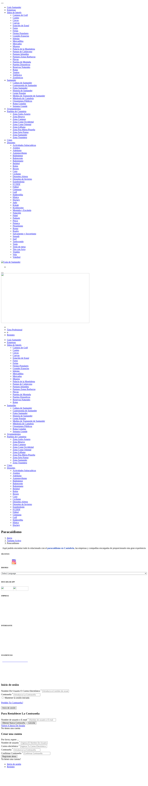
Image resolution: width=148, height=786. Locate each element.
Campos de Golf (20, 15)
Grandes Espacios (21, 36)
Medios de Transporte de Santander (29, 96)
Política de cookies (9, 609)
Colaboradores (7, 614)
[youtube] (18, 561)
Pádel (15, 215)
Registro (11, 335)
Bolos (15, 166)
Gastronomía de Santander (25, 85)
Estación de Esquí (21, 25)
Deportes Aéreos (20, 176)
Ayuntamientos (14, 109)
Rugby (16, 231)
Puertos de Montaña (22, 62)
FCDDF (16, 184)
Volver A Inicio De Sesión (13, 725)
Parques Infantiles (21, 54)
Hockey (16, 200)
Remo (15, 228)
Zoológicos (18, 77)
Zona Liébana (19, 127)
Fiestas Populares (20, 33)
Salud (3, 639)
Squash (16, 236)
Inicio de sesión (14, 764)
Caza (15, 171)
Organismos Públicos (22, 101)
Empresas (11, 10)
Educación (6, 649)
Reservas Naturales (21, 67)
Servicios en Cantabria (11, 668)
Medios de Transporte (11, 634)
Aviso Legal (6, 606)
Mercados (17, 44)
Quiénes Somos (8, 601)
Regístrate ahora (9, 756)
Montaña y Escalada (22, 210)
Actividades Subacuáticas (24, 145)
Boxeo (16, 168)
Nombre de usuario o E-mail (14, 719)
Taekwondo (18, 241)
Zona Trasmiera (20, 137)
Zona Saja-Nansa (20, 132)
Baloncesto (18, 158)
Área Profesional (14, 329)
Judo (15, 202)
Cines (9, 140)
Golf (15, 192)
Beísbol (16, 163)
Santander (11, 80)
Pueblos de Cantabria (16, 111)
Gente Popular (19, 93)
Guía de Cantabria (9, 679)
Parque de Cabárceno (22, 51)
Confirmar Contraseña (11, 753)
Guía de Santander (9, 676)
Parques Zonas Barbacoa (24, 57)
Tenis (15, 244)
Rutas (15, 70)
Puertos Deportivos (21, 64)
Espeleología (18, 181)
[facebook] (9, 561)
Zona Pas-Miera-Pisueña (24, 129)
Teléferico (17, 75)
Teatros (16, 72)
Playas (16, 59)
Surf (15, 239)
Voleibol (16, 257)
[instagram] (14, 561)
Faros (15, 28)
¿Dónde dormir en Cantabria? (14, 663)
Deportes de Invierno (22, 179)
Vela (15, 254)
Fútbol (16, 187)
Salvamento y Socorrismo (24, 233)
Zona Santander (20, 135)
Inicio (9, 538)
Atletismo (17, 150)
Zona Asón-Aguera (21, 114)
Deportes (11, 142)
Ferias (15, 30)
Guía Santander (14, 7)
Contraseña (6, 694)
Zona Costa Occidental (23, 122)
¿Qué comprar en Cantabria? (14, 666)
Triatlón (16, 252)
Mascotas (5, 644)
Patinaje (16, 218)
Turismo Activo (14, 540)
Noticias (5, 617)
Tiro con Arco (19, 249)
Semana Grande (20, 106)
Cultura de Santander (22, 83)
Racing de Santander (10, 647)
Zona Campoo (19, 119)
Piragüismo (18, 226)
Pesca (15, 220)
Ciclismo (17, 174)
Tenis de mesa (19, 246)
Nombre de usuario (10, 742)
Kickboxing (18, 207)
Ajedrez (16, 148)
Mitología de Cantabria (23, 98)
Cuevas (16, 23)
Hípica (16, 197)
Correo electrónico (9, 746)
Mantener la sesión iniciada (16, 698)
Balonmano (18, 161)
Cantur (4, 636)
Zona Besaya (19, 116)
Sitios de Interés (14, 12)
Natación (17, 213)
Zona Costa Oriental (22, 124)
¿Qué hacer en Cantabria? (13, 671)
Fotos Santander (20, 88)
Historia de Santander (22, 90)
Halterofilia (18, 194)
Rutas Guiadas (19, 103)
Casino (16, 17)
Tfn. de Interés (7, 631)
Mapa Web (6, 612)
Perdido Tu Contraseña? (12, 702)
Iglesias (16, 38)
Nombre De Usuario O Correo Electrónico (20, 691)
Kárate (16, 205)
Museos (16, 46)
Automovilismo (20, 153)
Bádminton (18, 155)
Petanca (16, 223)
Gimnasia (17, 189)
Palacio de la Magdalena (24, 49)
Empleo (4, 641)
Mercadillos (18, 41)
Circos (16, 20)
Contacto (5, 604)
